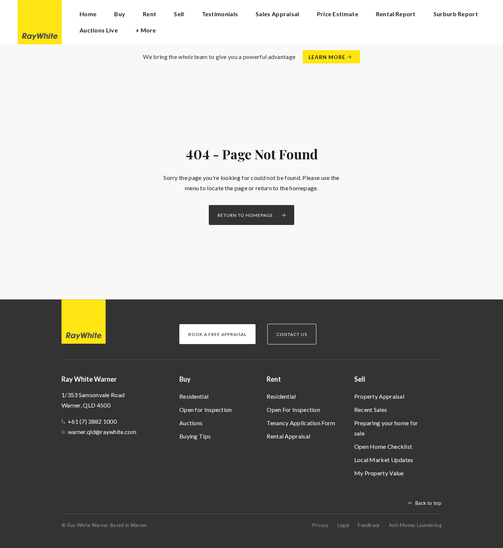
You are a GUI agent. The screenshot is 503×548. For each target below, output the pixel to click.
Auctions (191, 422)
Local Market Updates (384, 459)
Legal (343, 525)
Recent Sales (370, 409)
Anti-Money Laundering (415, 525)
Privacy (320, 525)
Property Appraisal (379, 396)
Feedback (369, 525)
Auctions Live (99, 30)
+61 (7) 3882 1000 (92, 421)
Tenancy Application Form (301, 422)
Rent (274, 379)
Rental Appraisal (288, 436)
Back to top (428, 503)
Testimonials (220, 13)
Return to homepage (245, 215)
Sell (359, 379)
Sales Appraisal (277, 13)
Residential (193, 396)
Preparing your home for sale (386, 428)
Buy (185, 379)
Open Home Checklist (383, 446)
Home (88, 13)
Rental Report (396, 13)
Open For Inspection (293, 409)
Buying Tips (195, 436)
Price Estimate (337, 13)
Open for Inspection (205, 409)
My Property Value (379, 472)
